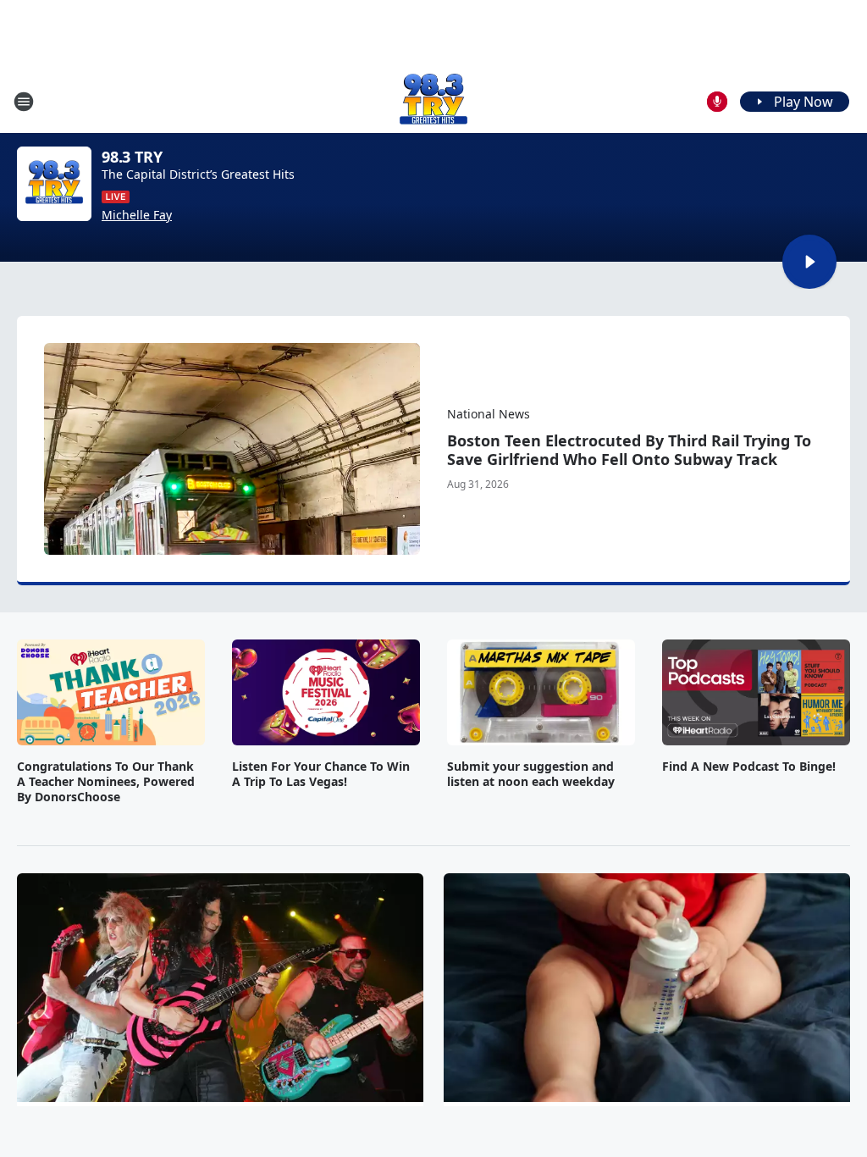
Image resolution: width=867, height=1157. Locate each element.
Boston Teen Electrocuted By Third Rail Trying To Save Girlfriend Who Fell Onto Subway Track (629, 449)
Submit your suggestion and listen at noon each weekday (531, 774)
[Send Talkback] (717, 101)
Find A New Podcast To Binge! (749, 766)
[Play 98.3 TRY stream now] (54, 183)
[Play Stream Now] (809, 262)
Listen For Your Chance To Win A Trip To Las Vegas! (321, 774)
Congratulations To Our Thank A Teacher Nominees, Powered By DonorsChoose (106, 782)
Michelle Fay (137, 215)
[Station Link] (433, 101)
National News (488, 414)
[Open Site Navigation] (24, 101)
